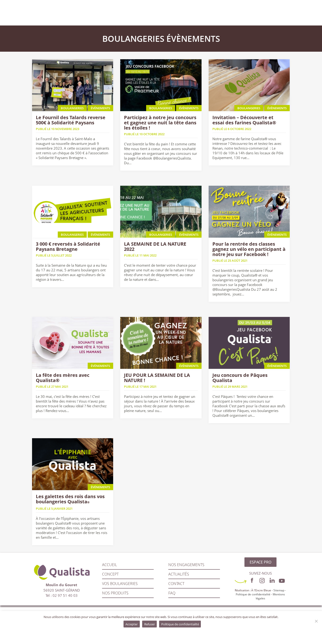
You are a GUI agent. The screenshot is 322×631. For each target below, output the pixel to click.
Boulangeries (133, 38)
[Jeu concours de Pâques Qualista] (249, 343)
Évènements (193, 38)
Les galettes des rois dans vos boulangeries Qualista (70, 499)
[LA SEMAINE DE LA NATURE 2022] (161, 212)
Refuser (149, 624)
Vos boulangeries (120, 583)
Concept (110, 574)
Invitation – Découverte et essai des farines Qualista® (244, 120)
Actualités (178, 574)
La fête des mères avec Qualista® (62, 377)
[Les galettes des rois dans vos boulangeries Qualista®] (72, 464)
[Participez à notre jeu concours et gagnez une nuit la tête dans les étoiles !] (161, 85)
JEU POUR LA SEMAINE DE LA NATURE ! (157, 377)
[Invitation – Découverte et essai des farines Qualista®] (249, 85)
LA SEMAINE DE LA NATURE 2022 (155, 246)
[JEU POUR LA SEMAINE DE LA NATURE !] (161, 343)
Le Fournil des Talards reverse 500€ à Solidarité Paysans (70, 120)
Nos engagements (186, 564)
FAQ (171, 593)
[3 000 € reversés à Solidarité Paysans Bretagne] (72, 212)
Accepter (131, 624)
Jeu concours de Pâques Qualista (240, 377)
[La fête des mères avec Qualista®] (72, 343)
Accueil (109, 564)
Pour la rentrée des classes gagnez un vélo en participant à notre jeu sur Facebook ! (248, 249)
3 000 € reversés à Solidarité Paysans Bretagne (68, 246)
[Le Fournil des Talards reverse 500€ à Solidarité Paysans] (72, 85)
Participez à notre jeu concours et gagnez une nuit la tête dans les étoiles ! (160, 122)
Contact (176, 583)
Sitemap (278, 590)
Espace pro (260, 562)
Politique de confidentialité (253, 594)
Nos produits (115, 593)
